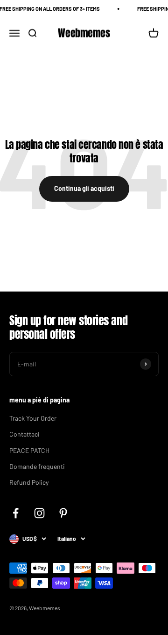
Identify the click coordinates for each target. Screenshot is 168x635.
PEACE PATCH (29, 450)
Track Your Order (32, 418)
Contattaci (24, 434)
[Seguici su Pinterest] (63, 513)
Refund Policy (29, 482)
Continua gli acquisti (84, 188)
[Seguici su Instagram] (39, 513)
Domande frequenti (37, 466)
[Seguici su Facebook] (15, 513)
